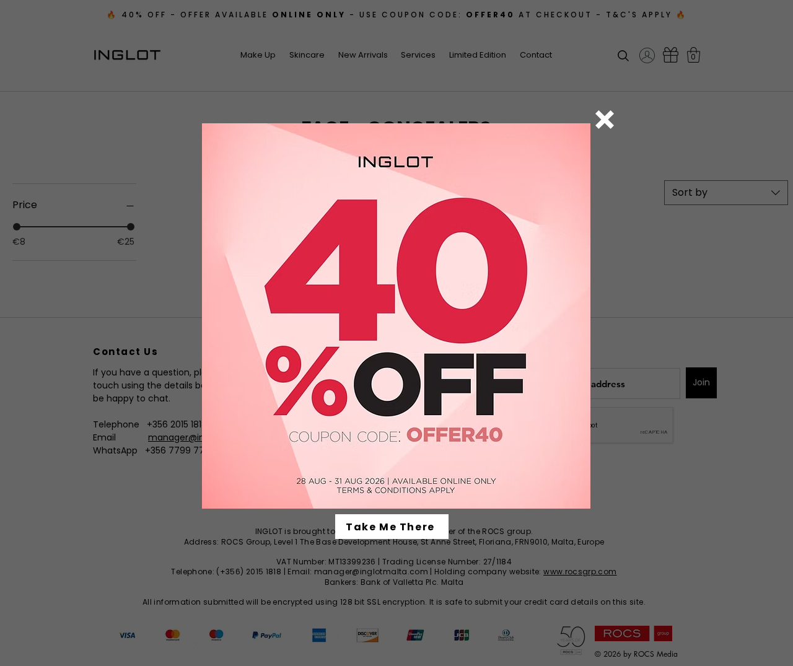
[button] (604, 119)
